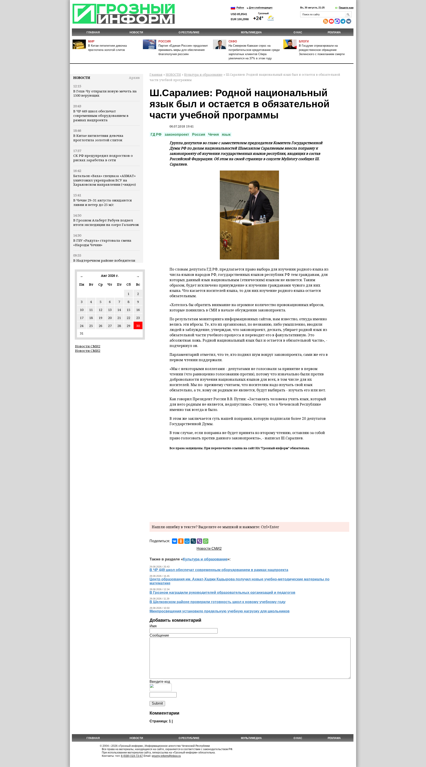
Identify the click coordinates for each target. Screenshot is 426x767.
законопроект (177, 134)
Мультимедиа (251, 32)
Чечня (213, 134)
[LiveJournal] (193, 541)
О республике (189, 32)
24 (81, 325)
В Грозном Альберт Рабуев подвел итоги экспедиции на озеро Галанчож (106, 222)
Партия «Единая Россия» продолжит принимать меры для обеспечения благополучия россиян (183, 50)
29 (128, 325)
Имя (153, 626)
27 (110, 325)
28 (119, 325)
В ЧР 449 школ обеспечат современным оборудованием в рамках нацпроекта (100, 115)
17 (81, 317)
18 (91, 317)
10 (81, 309)
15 (128, 309)
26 (100, 325)
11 (91, 309)
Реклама (334, 32)
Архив (134, 77)
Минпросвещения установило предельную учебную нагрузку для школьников (220, 611)
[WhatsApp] (205, 541)
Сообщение (159, 635)
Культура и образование (203, 74)
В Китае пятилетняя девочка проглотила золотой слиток (98, 137)
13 (110, 309)
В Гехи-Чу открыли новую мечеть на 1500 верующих (105, 93)
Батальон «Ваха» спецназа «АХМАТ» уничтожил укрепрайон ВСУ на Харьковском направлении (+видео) (104, 180)
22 (128, 317)
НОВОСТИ (136, 32)
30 (138, 325)
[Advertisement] (249, 485)
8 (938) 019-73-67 (132, 755)
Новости (81, 77)
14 (119, 309)
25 (91, 325)
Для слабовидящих (260, 7)
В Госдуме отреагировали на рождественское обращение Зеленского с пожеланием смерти (322, 50)
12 (100, 309)
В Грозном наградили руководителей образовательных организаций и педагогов (222, 592)
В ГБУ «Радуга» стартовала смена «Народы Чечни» (102, 242)
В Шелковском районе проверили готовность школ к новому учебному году (218, 602)
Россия (164, 41)
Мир (91, 41)
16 (138, 309)
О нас (298, 32)
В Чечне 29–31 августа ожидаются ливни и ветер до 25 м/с (102, 202)
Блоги (304, 41)
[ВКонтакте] (174, 541)
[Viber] (199, 541)
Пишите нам (346, 7)
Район (240, 7)
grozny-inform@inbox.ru (166, 755)
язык (226, 134)
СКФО (233, 41)
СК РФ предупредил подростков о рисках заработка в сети (103, 157)
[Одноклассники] (180, 541)
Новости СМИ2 (87, 346)
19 (100, 317)
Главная (93, 32)
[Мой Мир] (187, 541)
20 (110, 317)
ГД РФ (156, 134)
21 (119, 317)
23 (138, 317)
